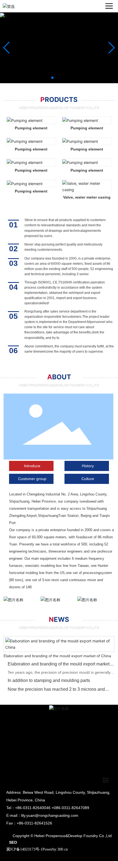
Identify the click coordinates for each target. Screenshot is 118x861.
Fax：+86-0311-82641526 (29, 823)
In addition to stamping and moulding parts (49, 680)
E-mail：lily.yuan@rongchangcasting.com (42, 815)
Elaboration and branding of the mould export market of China (57, 656)
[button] (52, 78)
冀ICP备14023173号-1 (24, 849)
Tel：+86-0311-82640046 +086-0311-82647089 (47, 808)
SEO (13, 842)
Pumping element (31, 128)
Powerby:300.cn (55, 849)
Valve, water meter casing (87, 197)
